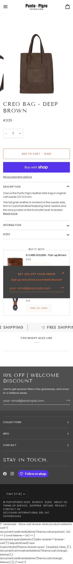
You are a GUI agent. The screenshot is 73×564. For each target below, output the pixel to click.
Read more (10, 213)
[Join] (60, 287)
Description (12, 186)
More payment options (17, 177)
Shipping (35, 505)
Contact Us (11, 509)
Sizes (48, 502)
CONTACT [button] (10, 445)
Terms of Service (15, 505)
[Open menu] (9, 6)
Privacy (60, 505)
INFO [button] (6, 433)
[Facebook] (5, 473)
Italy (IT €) (14, 494)
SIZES (6, 234)
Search (37, 502)
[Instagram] (12, 473)
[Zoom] (12, 87)
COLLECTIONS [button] (12, 422)
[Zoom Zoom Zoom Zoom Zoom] (36, 64)
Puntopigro (14, 502)
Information (12, 225)
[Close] (64, 271)
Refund (48, 505)
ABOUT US (60, 502)
